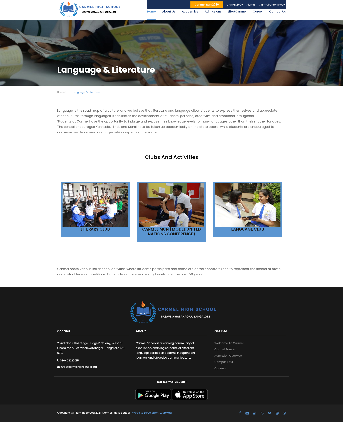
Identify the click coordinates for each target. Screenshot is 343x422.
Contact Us (277, 11)
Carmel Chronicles (271, 4)
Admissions (213, 11)
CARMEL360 (234, 4)
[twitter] (270, 413)
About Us (168, 11)
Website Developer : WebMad (152, 412)
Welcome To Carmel (228, 343)
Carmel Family (224, 349)
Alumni (251, 4)
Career (258, 11)
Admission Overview (228, 356)
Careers (220, 368)
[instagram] (277, 413)
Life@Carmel (237, 11)
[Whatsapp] (284, 413)
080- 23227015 (69, 360)
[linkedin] (255, 413)
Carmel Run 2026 (207, 4)
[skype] (262, 413)
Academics (190, 11)
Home (151, 11)
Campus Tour (223, 362)
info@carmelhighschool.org (78, 367)
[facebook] (240, 413)
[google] (247, 413)
